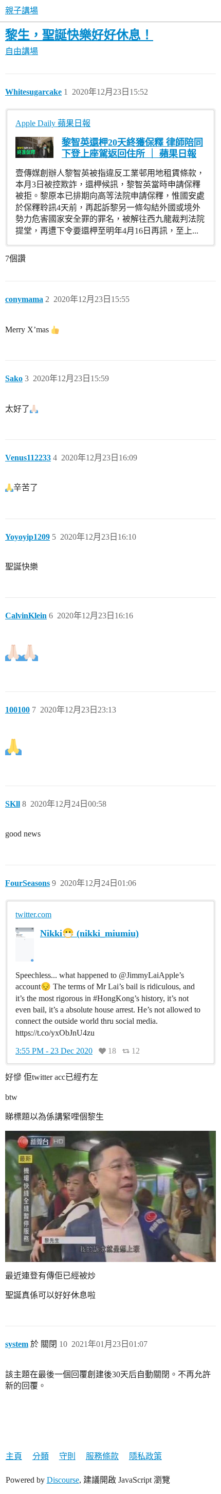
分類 (40, 1456)
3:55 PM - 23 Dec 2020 (54, 1051)
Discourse (63, 1479)
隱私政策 (145, 1456)
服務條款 (102, 1456)
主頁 (14, 1456)
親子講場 (21, 10)
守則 (67, 1456)
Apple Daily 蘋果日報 (52, 123)
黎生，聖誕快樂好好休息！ (79, 35)
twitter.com (33, 914)
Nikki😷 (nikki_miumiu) (89, 933)
